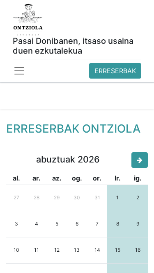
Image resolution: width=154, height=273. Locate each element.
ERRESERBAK (115, 71)
